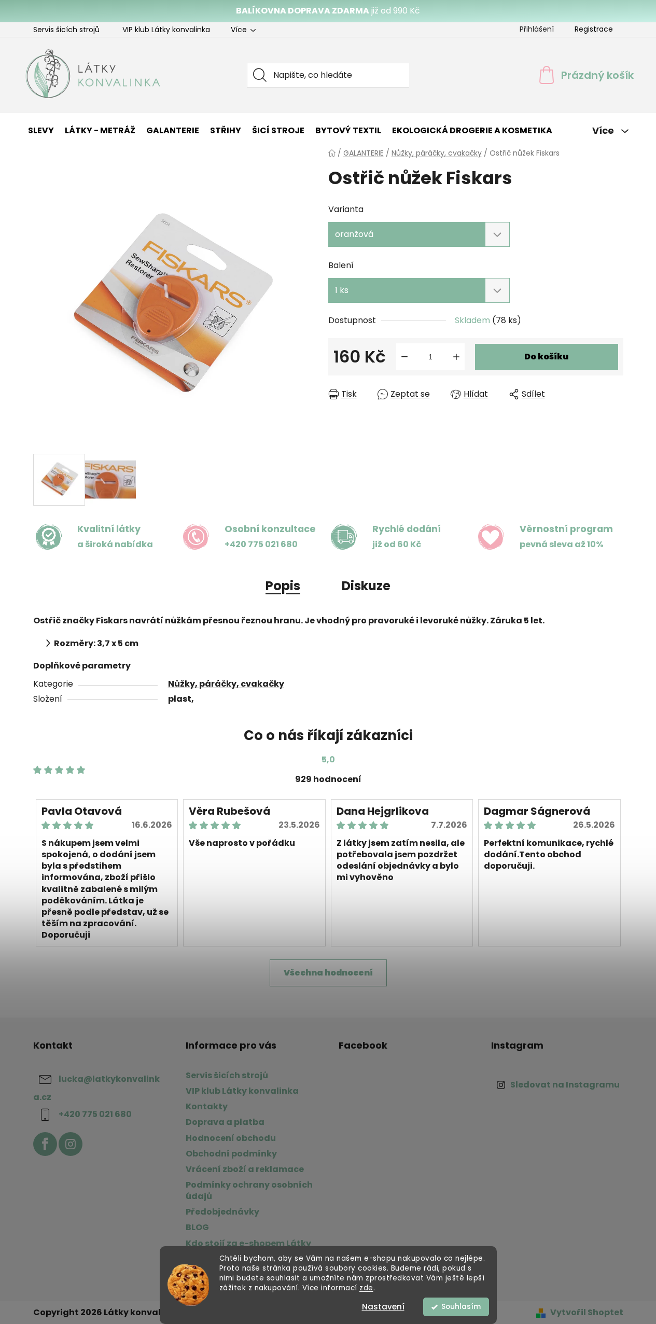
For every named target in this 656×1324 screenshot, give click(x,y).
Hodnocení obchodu (231, 1138)
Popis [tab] (283, 585)
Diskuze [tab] (366, 585)
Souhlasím (461, 1307)
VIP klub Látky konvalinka (166, 29)
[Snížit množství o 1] (404, 357)
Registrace (594, 29)
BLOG (197, 1227)
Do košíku (546, 357)
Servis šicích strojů (66, 29)
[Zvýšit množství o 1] (456, 357)
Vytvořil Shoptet (586, 1312)
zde (366, 1288)
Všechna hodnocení (328, 973)
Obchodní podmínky (231, 1154)
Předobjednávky (222, 1212)
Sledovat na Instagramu (565, 1085)
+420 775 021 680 (95, 1115)
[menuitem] (41, 130)
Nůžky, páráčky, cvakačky (226, 684)
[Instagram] (70, 1144)
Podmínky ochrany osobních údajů (249, 1190)
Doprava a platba (225, 1122)
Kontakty (207, 1106)
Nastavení (383, 1306)
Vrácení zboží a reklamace (245, 1169)
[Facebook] (45, 1144)
